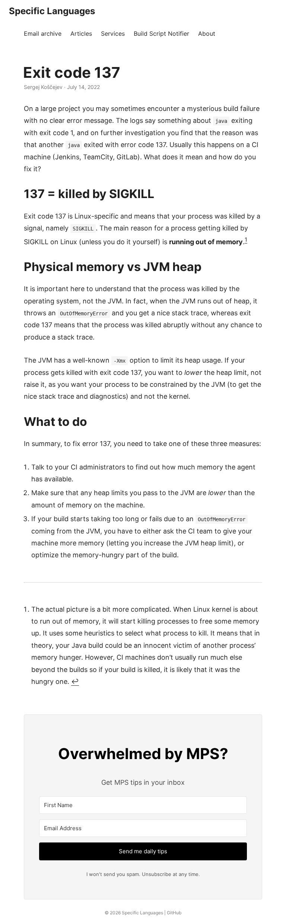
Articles (81, 33)
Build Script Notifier (161, 33)
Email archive (42, 33)
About (206, 33)
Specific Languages (52, 11)
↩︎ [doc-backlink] (75, 681)
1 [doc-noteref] (246, 239)
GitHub (174, 912)
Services (113, 33)
